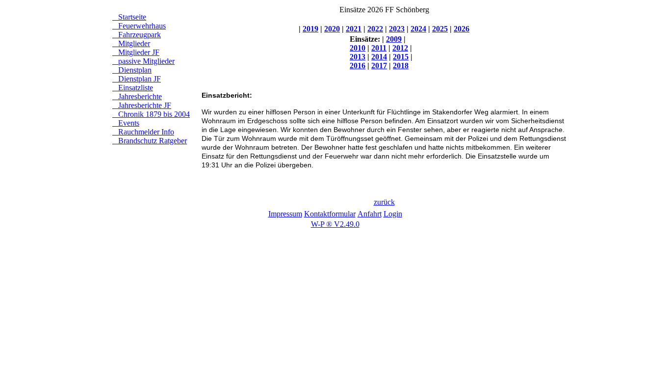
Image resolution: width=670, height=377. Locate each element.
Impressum (285, 214)
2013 (357, 57)
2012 (400, 48)
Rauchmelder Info (143, 132)
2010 (357, 48)
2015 (401, 57)
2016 (357, 65)
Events (125, 123)
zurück (384, 202)
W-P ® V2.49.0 (335, 224)
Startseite (129, 17)
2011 (379, 48)
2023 (397, 29)
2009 (394, 39)
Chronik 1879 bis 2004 (151, 114)
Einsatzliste (132, 87)
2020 (332, 29)
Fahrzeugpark (136, 34)
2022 (375, 29)
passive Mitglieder (143, 61)
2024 (418, 29)
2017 (379, 65)
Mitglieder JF (135, 52)
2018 (401, 65)
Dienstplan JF (136, 79)
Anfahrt (370, 214)
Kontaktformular (330, 214)
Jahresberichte (137, 96)
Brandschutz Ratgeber (149, 140)
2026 (461, 29)
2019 (310, 29)
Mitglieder (131, 43)
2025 (440, 29)
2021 (353, 29)
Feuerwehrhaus (139, 26)
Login (393, 214)
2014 (379, 57)
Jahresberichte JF (141, 105)
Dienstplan (132, 70)
